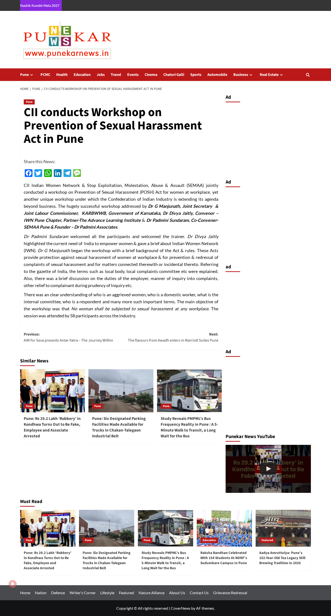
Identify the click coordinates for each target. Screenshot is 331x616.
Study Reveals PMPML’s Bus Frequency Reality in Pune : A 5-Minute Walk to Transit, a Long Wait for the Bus (189, 427)
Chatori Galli (173, 74)
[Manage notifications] (12, 584)
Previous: (68, 337)
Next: (173, 337)
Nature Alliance (152, 592)
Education (82, 74)
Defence (58, 592)
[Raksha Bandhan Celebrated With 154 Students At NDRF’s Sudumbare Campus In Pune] (224, 528)
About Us (177, 592)
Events (133, 74)
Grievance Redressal (230, 592)
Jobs (101, 74)
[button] (308, 75)
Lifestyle (107, 592)
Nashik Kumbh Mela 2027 (39, 5)
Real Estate (269, 74)
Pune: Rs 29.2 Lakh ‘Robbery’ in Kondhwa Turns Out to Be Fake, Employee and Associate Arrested (52, 427)
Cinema (151, 74)
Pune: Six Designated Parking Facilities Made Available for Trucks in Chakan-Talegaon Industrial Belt (119, 427)
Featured (267, 540)
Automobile (217, 74)
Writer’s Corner (83, 592)
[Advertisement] (268, 139)
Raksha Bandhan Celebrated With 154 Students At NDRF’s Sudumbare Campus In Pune (223, 558)
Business (240, 74)
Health (62, 74)
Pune (24, 74)
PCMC (45, 74)
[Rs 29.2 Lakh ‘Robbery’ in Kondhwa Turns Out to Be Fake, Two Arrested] (268, 469)
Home (25, 592)
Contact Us (199, 592)
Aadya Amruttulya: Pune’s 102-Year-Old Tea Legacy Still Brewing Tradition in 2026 (282, 558)
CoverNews (180, 608)
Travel (116, 74)
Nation (41, 592)
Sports (195, 74)
